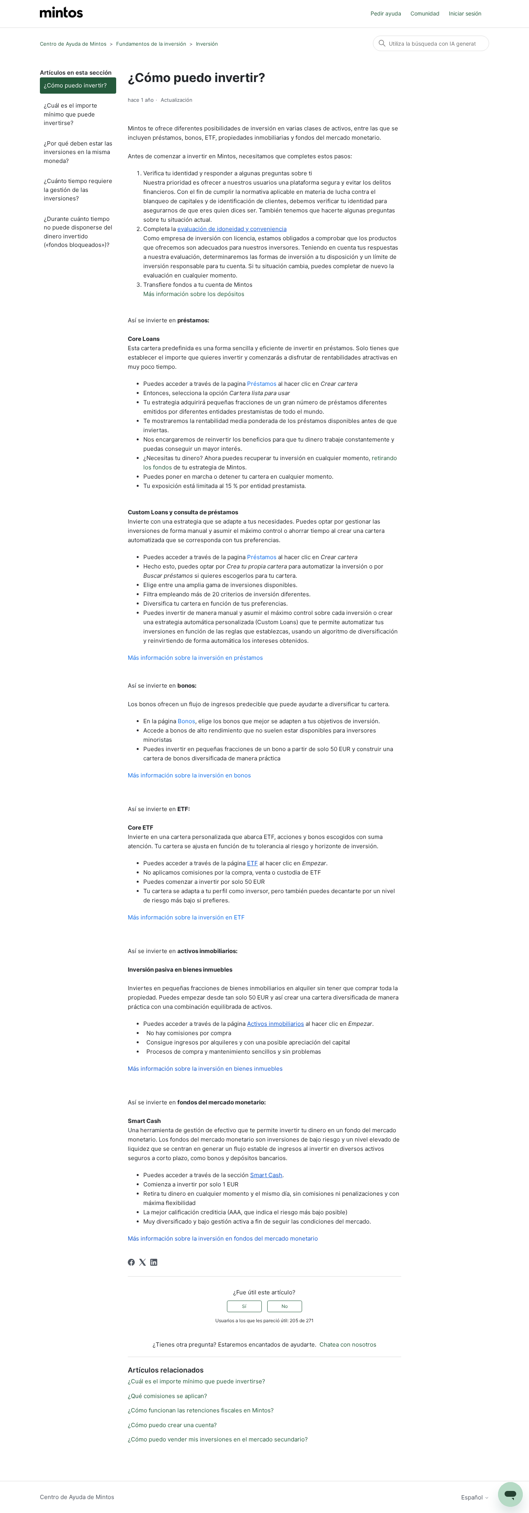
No (285, 1306)
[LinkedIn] (153, 1262)
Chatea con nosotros (347, 1344)
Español (472, 1497)
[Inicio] (61, 14)
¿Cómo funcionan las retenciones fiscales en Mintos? (201, 1410)
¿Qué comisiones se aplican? (167, 1396)
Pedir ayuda (386, 13)
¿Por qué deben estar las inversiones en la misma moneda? (78, 152)
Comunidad (425, 13)
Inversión (207, 44)
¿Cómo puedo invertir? (75, 85)
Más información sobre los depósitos (193, 294)
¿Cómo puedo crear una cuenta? (172, 1425)
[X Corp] (142, 1262)
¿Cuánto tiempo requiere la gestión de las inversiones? (78, 189)
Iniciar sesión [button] (465, 13)
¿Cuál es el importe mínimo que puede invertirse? (70, 114)
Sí (244, 1306)
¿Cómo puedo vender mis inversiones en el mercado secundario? (218, 1439)
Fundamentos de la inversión (151, 44)
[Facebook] (131, 1262)
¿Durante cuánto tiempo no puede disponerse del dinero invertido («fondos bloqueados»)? (78, 232)
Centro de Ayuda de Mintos (73, 44)
